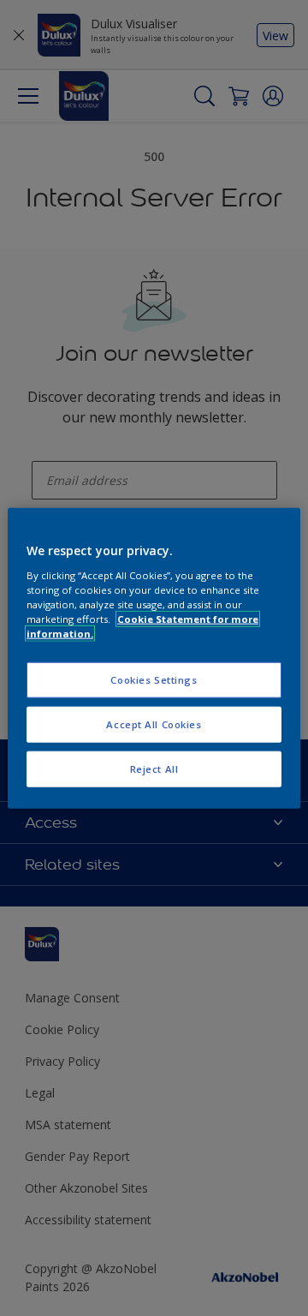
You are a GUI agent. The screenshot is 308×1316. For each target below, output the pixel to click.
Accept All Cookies (153, 723)
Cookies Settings (153, 679)
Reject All (154, 768)
